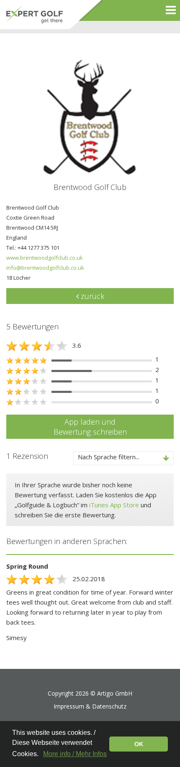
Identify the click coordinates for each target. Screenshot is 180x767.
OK (138, 744)
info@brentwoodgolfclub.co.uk (45, 267)
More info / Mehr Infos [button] (75, 753)
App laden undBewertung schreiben (90, 427)
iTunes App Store (114, 505)
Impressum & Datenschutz (90, 706)
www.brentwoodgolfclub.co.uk (44, 257)
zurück (91, 296)
